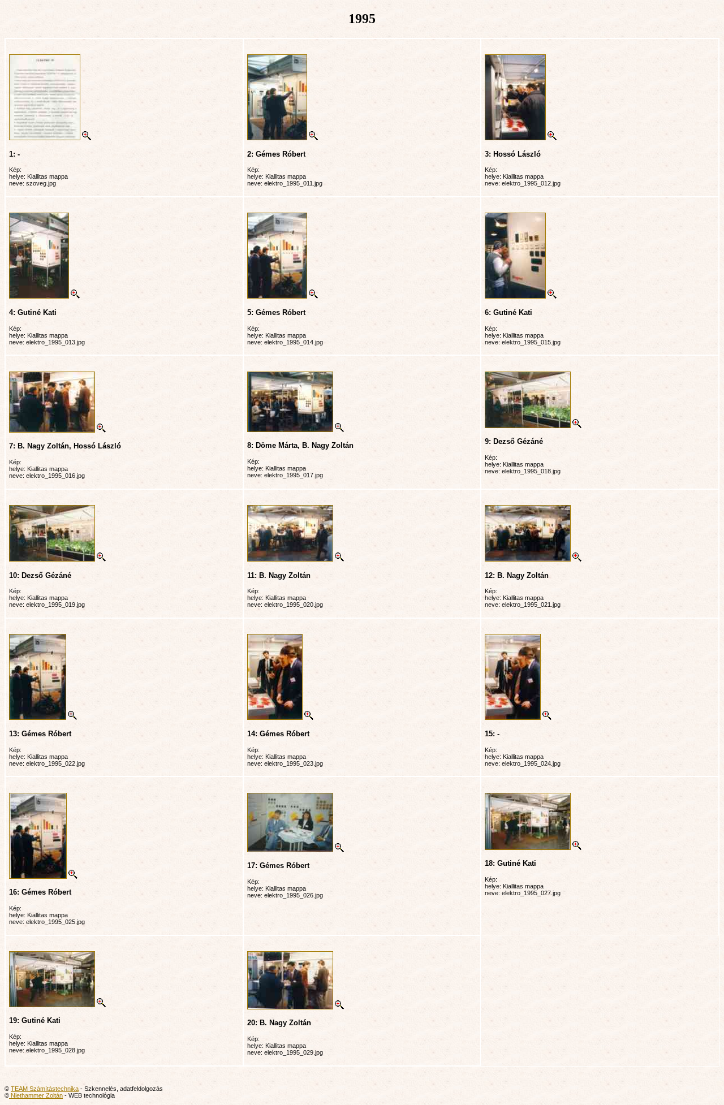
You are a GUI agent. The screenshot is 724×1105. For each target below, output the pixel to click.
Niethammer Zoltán (36, 1095)
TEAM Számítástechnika (45, 1088)
